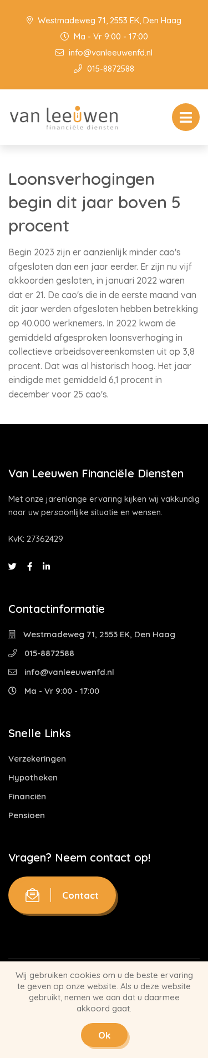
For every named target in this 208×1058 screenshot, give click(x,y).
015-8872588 (109, 68)
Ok (104, 1035)
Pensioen (26, 815)
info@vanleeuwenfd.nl (110, 52)
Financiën (27, 796)
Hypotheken (33, 777)
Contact (80, 895)
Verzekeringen (37, 758)
